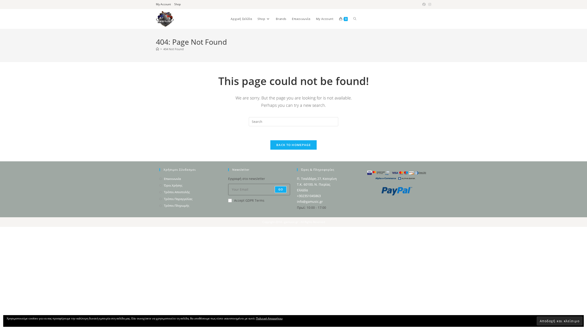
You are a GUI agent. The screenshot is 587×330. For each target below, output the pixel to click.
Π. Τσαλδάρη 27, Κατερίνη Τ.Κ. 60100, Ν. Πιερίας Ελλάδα (317, 184)
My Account (163, 4)
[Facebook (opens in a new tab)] (424, 4)
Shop (177, 4)
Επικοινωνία (172, 179)
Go (280, 189)
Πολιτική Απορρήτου (269, 318)
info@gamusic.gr (310, 201)
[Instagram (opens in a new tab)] (429, 4)
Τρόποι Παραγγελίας (178, 199)
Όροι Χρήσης (173, 185)
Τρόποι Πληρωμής (176, 206)
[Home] (157, 49)
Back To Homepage (293, 145)
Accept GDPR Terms (249, 200)
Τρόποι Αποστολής (177, 192)
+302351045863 (309, 196)
